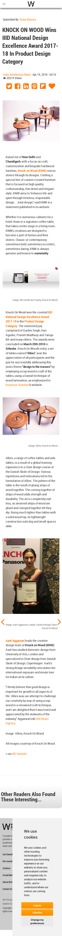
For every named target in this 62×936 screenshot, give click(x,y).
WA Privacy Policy (11, 899)
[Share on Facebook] (17, 86)
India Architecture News (17, 74)
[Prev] (2, 622)
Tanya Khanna (27, 19)
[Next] (59, 622)
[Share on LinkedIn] (26, 86)
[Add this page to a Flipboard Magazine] (43, 86)
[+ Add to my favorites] (52, 86)
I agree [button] (37, 905)
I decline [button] (37, 912)
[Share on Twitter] (9, 86)
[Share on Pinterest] (34, 86)
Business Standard (18, 385)
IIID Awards (19, 754)
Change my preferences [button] (37, 921)
